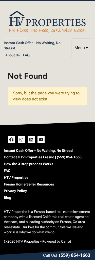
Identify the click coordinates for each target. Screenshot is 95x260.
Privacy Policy (15, 191)
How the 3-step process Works (28, 164)
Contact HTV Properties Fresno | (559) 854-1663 (43, 157)
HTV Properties (16, 177)
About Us (12, 55)
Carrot (66, 241)
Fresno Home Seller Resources (29, 184)
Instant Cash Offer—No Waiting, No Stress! (38, 150)
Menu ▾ (81, 47)
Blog (7, 198)
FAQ (26, 55)
